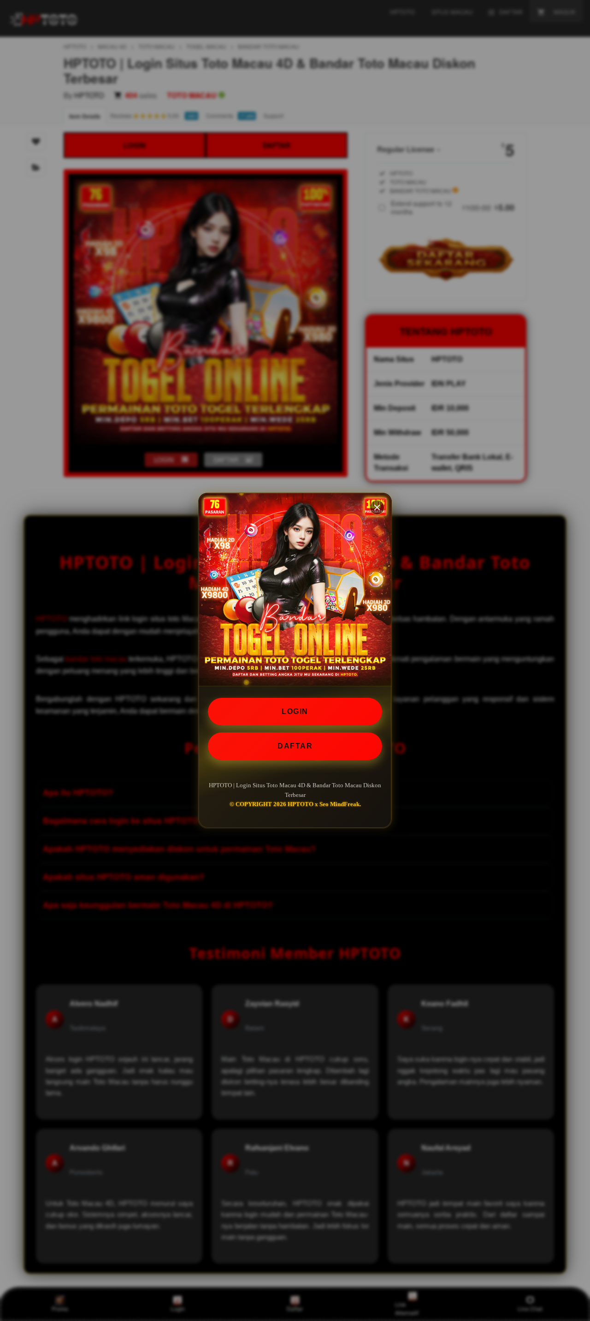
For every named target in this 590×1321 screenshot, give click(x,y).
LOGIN (295, 711)
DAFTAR (295, 746)
